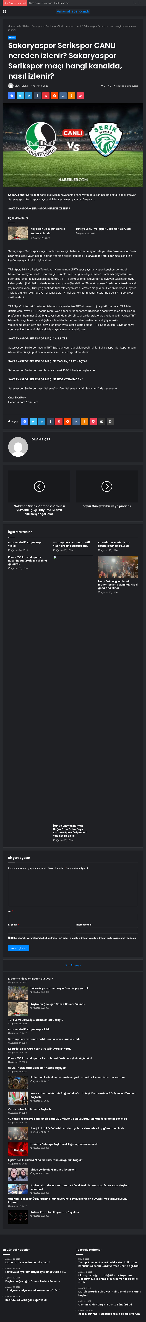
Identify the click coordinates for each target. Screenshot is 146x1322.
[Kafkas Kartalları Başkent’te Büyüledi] (18, 1217)
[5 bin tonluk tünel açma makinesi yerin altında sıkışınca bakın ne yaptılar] (18, 1082)
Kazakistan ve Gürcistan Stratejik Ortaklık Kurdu (114, 544)
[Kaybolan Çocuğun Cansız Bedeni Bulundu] (18, 233)
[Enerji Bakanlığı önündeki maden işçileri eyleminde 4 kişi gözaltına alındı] (118, 567)
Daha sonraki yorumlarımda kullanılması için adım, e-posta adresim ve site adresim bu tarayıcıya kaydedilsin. (74, 938)
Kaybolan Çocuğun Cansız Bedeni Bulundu (57, 1004)
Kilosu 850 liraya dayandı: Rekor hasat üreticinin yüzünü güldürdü (27, 560)
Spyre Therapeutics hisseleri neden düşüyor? (37, 1068)
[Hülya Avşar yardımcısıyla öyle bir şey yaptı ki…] (18, 993)
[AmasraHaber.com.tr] (73, 11)
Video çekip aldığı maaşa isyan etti (53, 1169)
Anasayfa (15, 26)
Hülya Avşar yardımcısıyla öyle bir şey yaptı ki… (60, 988)
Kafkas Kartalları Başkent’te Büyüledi (54, 1212)
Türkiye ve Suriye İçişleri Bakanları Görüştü (103, 229)
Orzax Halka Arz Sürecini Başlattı (29, 1109)
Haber (26, 26)
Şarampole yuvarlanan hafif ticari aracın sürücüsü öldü (59, 3)
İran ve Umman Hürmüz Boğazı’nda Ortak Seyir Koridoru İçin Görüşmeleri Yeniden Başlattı (70, 831)
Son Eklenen (73, 965)
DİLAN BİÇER (21, 85)
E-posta (13, 924)
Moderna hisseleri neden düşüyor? (30, 978)
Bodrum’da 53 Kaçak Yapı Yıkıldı (24, 544)
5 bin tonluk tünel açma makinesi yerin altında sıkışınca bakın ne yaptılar (77, 1077)
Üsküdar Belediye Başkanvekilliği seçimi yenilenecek (64, 1144)
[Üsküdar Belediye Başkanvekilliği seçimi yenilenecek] (18, 1149)
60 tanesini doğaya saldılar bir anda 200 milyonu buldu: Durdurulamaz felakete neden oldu (67, 1119)
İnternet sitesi (84, 924)
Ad (10, 911)
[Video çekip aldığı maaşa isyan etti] (18, 1174)
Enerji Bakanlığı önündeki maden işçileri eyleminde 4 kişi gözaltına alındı (118, 584)
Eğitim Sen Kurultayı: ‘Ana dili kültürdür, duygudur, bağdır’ (45, 1160)
